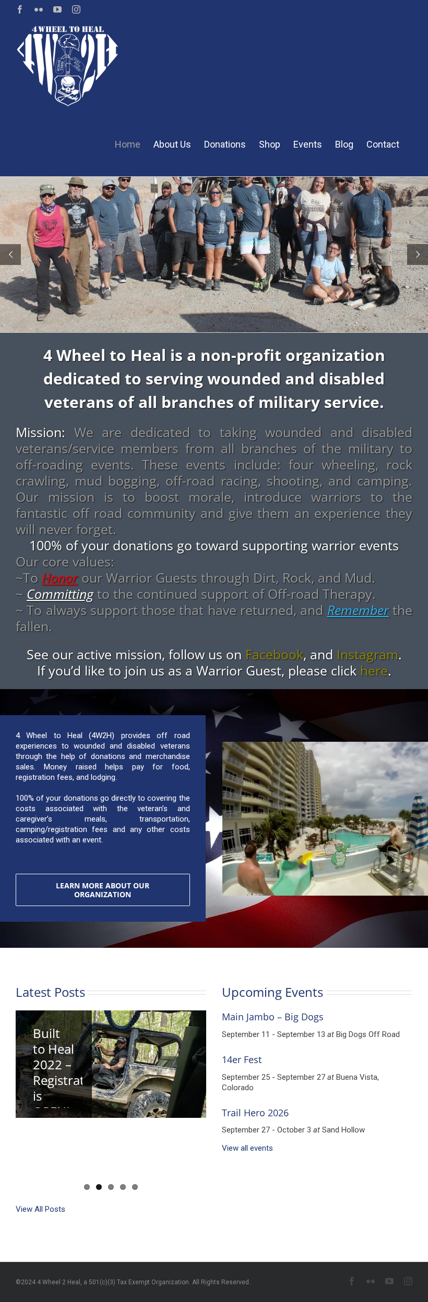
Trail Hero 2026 (255, 1112)
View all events (247, 1148)
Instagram (367, 654)
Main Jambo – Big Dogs (273, 1016)
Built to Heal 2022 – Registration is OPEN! (68, 1072)
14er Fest (241, 1059)
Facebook (274, 654)
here (374, 670)
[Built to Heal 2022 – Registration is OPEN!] (111, 1063)
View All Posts (40, 1209)
